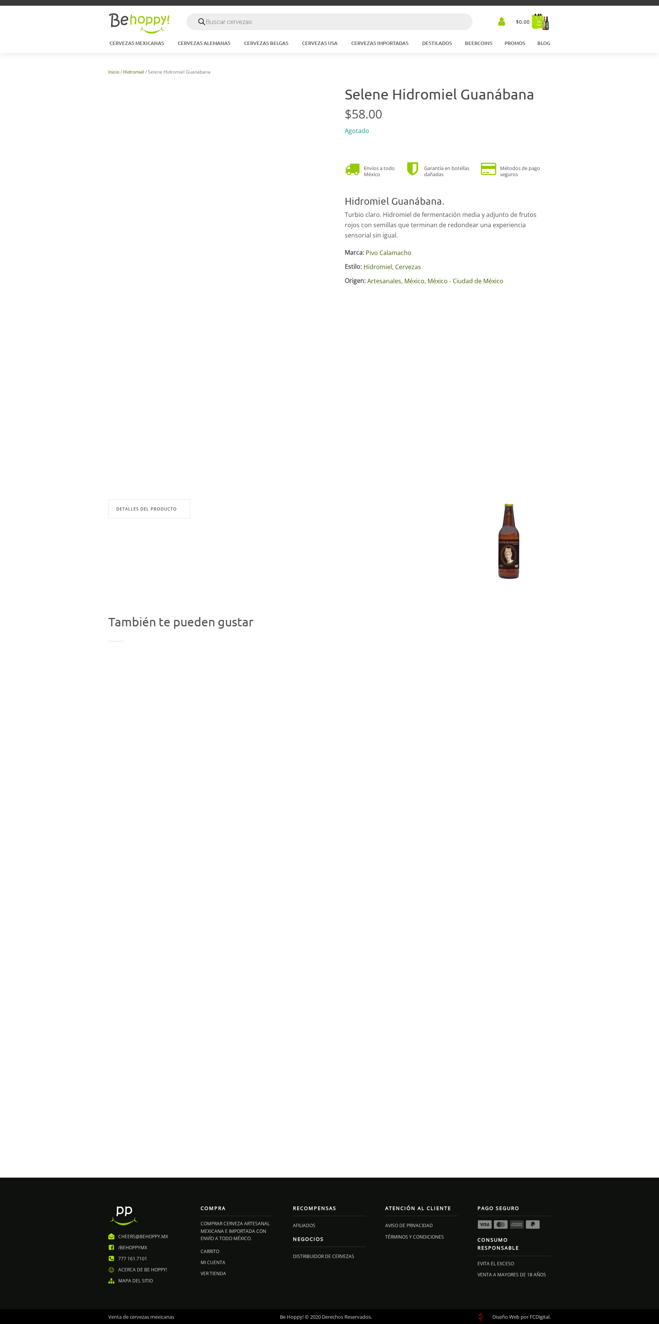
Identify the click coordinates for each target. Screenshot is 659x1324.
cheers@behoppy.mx (143, 1236)
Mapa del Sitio (135, 1280)
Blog (543, 43)
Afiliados (304, 1225)
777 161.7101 (132, 1258)
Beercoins (478, 43)
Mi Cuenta (213, 1262)
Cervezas (408, 267)
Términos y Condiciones (414, 1237)
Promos (515, 43)
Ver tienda (213, 1273)
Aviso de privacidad (409, 1225)
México (414, 281)
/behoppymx (132, 1247)
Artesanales (384, 281)
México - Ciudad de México (465, 281)
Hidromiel (133, 72)
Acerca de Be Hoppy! (142, 1269)
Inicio (113, 72)
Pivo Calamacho (388, 253)
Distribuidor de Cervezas (323, 1256)
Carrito (210, 1251)
